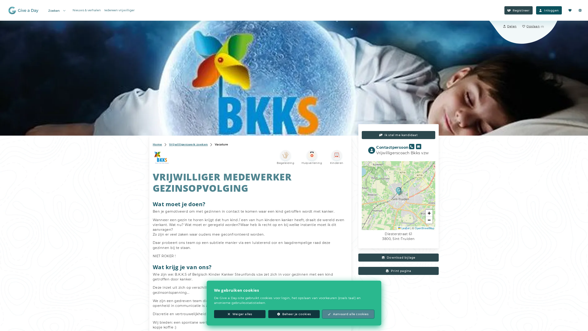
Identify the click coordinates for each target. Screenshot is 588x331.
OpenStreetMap (424, 228)
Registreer (521, 10)
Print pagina (401, 271)
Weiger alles (242, 314)
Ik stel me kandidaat (401, 135)
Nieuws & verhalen (87, 10)
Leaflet (405, 228)
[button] (398, 191)
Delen (512, 26)
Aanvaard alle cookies (351, 314)
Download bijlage (401, 257)
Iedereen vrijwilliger (119, 10)
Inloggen (551, 10)
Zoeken (54, 10)
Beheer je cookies (296, 314)
